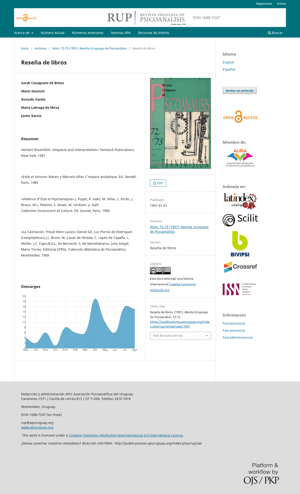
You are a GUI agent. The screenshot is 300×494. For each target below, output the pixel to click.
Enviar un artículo (239, 90)
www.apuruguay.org (37, 427)
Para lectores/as (234, 323)
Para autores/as (234, 330)
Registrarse (264, 3)
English (228, 62)
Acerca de (22, 32)
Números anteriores (88, 32)
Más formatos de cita (168, 335)
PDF (160, 183)
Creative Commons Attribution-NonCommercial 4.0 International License (126, 435)
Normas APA (121, 32)
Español (229, 69)
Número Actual (52, 32)
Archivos (40, 48)
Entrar (281, 3)
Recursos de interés (153, 32)
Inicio (25, 48)
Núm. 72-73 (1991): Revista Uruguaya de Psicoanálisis (89, 48)
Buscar (277, 32)
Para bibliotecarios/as (238, 337)
